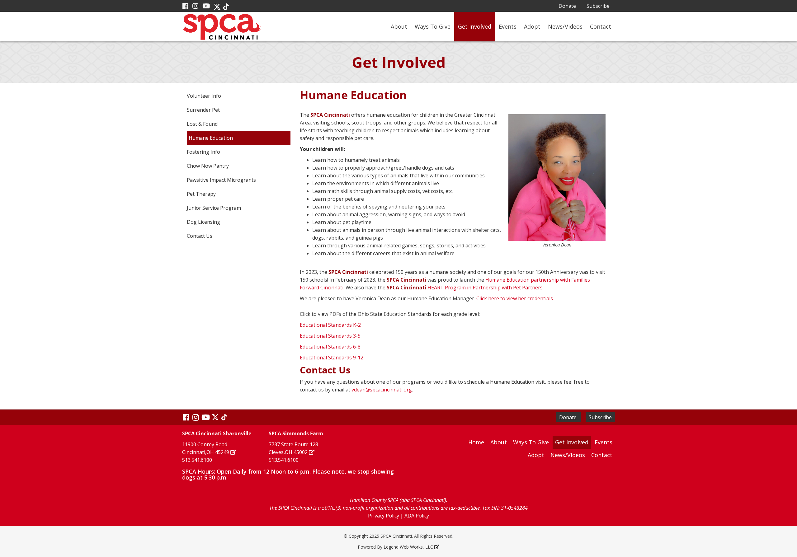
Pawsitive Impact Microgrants (221, 179)
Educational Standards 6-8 (330, 346)
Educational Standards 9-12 (331, 357)
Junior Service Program (214, 207)
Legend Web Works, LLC (408, 547)
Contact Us (199, 235)
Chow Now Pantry (208, 165)
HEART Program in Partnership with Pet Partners (465, 287)
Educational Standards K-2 (330, 324)
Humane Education (211, 137)
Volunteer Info (204, 95)
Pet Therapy (201, 193)
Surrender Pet (203, 109)
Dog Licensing (203, 221)
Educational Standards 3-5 (330, 335)
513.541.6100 (197, 459)
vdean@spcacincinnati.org (381, 389)
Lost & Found (202, 123)
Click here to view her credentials (514, 298)
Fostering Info (203, 151)
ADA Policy (416, 515)
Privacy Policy (383, 515)
